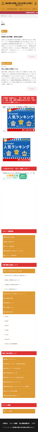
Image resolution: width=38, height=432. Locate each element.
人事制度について (9, 307)
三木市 (6, 334)
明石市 (6, 325)
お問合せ (34, 9)
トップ (3, 9)
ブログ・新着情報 (9, 246)
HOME (4, 16)
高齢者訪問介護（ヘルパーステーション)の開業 (17, 386)
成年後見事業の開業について (12, 395)
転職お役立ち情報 (9, 237)
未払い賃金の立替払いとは (9, 69)
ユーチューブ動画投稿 (10, 255)
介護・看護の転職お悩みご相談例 (13, 271)
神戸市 (6, 316)
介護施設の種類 (9, 298)
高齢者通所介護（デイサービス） (13, 382)
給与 (10, 16)
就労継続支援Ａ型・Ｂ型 (11, 373)
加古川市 (7, 339)
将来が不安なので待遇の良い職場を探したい (16, 275)
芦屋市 (6, 330)
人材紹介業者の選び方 (12, 9)
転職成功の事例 (9, 312)
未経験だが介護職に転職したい (13, 284)
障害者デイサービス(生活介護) (12, 368)
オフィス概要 (8, 411)
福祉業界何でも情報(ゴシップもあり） (14, 251)
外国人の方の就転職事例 (11, 343)
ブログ (5, 31)
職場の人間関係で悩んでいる (12, 280)
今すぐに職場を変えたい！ (11, 289)
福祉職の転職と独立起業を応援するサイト (19, 4)
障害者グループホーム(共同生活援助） (14, 377)
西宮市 (6, 321)
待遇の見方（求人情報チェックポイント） (15, 293)
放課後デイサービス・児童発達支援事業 (15, 363)
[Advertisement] (19, 205)
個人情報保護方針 (24, 423)
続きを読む (32, 56)
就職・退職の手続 (7, 63)
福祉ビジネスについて (25, 9)
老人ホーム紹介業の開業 (11, 391)
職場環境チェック (9, 302)
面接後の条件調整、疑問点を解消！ (12, 37)
